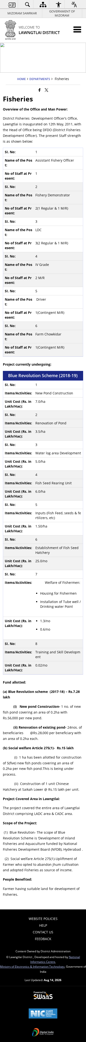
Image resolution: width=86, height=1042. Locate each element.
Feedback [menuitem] (43, 939)
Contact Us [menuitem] (43, 932)
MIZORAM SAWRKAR (22, 13)
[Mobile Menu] (77, 29)
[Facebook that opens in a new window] (40, 90)
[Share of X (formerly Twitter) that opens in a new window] (46, 90)
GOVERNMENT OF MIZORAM (62, 13)
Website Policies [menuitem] (43, 918)
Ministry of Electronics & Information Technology (32, 966)
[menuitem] (12, 4)
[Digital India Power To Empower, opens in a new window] (43, 1032)
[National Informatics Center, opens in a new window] (43, 1014)
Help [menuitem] (43, 925)
